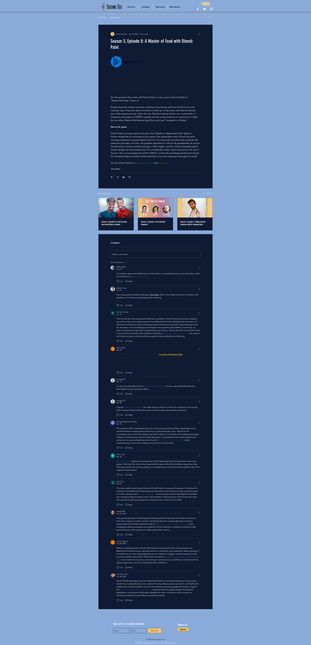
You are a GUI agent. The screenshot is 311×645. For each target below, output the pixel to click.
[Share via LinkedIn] (123, 177)
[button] (131, 7)
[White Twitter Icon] (204, 9)
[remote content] (155, 74)
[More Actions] (199, 267)
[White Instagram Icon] (211, 9)
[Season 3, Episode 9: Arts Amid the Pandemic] (155, 208)
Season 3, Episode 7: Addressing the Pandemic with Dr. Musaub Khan (193, 223)
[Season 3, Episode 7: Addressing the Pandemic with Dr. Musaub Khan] (194, 208)
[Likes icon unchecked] (118, 281)
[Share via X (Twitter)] (118, 177)
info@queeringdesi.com (155, 639)
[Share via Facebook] (112, 177)
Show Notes (115, 17)
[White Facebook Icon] (197, 9)
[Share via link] (129, 177)
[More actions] (199, 34)
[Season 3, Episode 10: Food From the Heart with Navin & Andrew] (116, 208)
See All (210, 193)
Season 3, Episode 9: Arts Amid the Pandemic (153, 223)
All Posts (101, 17)
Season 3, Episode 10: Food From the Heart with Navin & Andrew (114, 223)
